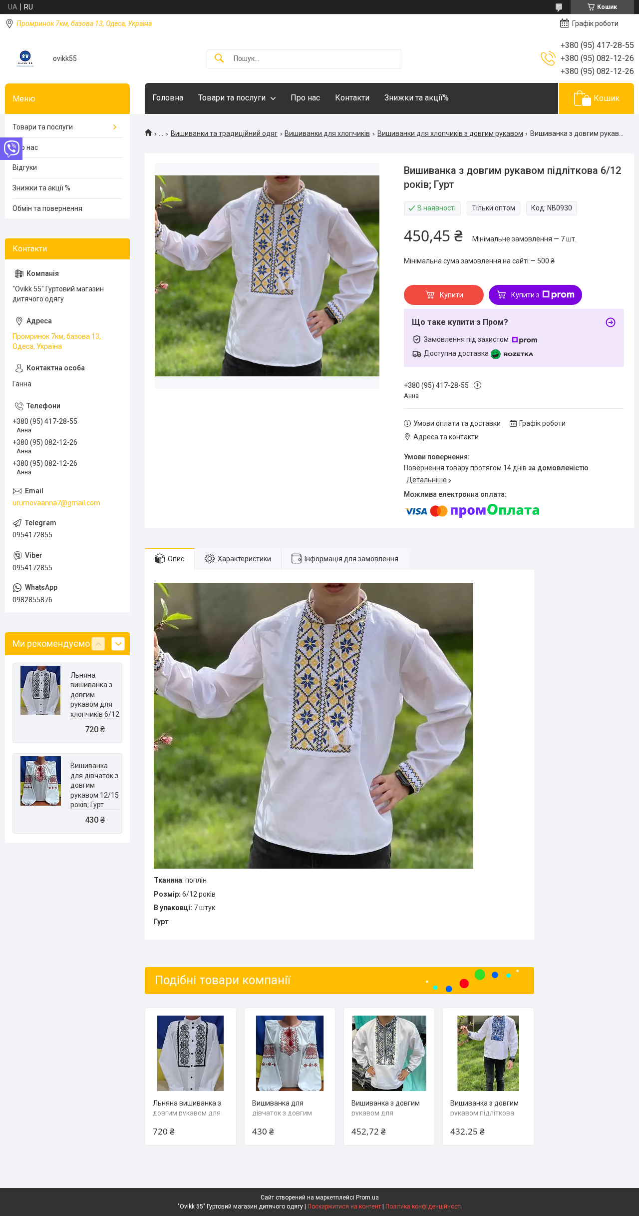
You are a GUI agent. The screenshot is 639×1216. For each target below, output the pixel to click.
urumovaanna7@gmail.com (56, 503)
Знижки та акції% (416, 97)
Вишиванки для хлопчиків (327, 133)
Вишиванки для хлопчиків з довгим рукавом (450, 133)
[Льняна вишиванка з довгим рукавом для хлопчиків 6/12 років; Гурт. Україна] (190, 1053)
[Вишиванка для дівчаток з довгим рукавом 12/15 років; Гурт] (289, 1053)
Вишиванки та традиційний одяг (224, 133)
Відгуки (24, 167)
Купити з (525, 295)
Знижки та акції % (41, 188)
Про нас (305, 97)
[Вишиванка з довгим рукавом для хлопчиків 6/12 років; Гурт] (389, 1053)
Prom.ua (367, 1197)
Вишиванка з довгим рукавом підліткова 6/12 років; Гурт (484, 1113)
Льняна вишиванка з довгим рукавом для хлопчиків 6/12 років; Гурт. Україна (94, 704)
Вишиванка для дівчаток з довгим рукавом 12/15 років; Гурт (94, 785)
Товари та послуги (232, 97)
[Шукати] (219, 58)
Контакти (352, 97)
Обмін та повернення (47, 208)
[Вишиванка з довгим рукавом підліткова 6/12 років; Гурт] (488, 1053)
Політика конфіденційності (423, 1206)
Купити (451, 295)
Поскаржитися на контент (344, 1206)
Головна (167, 97)
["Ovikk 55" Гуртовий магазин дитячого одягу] (25, 58)
